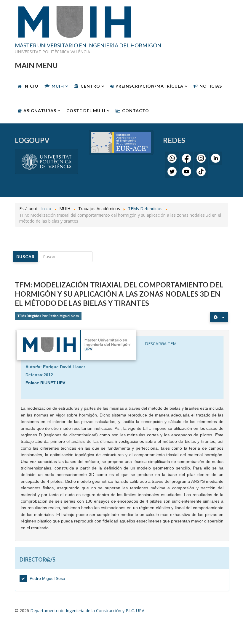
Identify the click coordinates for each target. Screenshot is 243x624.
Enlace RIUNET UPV (45, 382)
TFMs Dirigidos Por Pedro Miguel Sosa (48, 316)
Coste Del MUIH (85, 110)
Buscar (25, 256)
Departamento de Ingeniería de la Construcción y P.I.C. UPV (87, 610)
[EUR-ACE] (121, 142)
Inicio (31, 86)
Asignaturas (39, 110)
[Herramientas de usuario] (219, 317)
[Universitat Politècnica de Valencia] (46, 161)
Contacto (135, 110)
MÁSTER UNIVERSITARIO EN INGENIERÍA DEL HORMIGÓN (88, 46)
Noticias (210, 86)
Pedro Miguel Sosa (47, 578)
